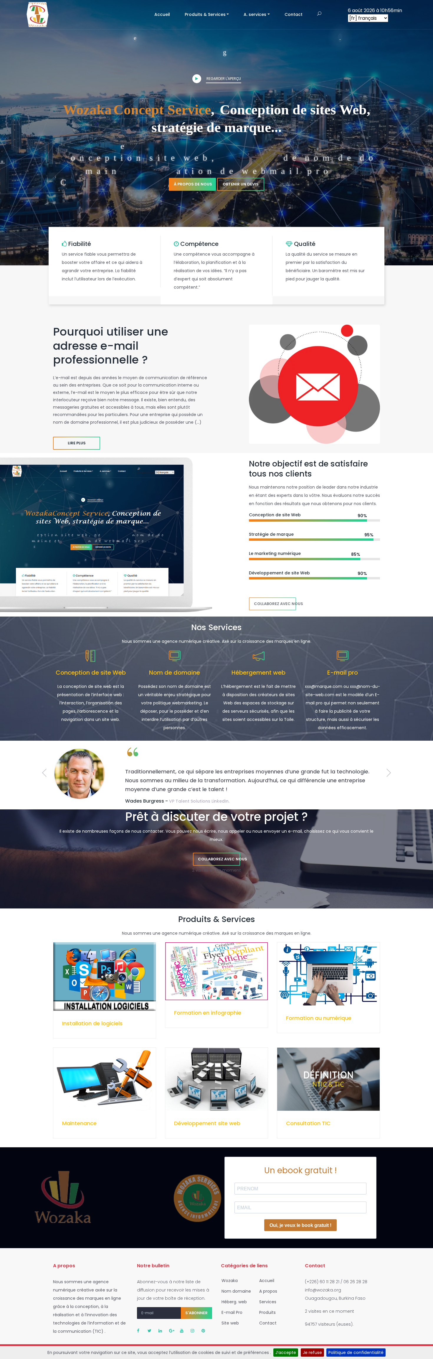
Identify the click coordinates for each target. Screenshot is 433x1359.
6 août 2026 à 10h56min (375, 10)
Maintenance (79, 1123)
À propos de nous (193, 184)
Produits (267, 1312)
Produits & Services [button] (205, 14)
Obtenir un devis (241, 184)
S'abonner (196, 1313)
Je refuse (312, 1352)
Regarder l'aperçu (223, 78)
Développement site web (207, 1123)
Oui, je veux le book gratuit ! (300, 1225)
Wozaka (229, 1281)
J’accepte (285, 1352)
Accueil (165, 14)
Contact (294, 14)
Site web (229, 1323)
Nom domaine (235, 1291)
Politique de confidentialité (356, 1352)
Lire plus (77, 443)
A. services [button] (255, 14)
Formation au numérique (318, 1018)
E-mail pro (342, 672)
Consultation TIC (308, 1123)
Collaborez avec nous (275, 604)
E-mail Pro (231, 1312)
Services (267, 1302)
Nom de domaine (174, 672)
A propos (267, 1291)
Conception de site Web (91, 672)
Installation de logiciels (92, 1023)
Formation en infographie (207, 1012)
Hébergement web (258, 672)
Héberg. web (233, 1302)
